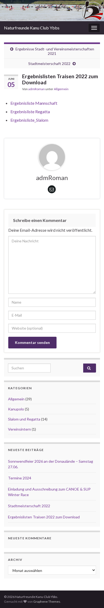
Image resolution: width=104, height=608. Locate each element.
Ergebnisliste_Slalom (29, 120)
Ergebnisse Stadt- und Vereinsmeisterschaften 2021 (54, 51)
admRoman (36, 89)
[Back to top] (92, 596)
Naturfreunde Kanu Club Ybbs (31, 27)
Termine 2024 (19, 478)
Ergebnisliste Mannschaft (33, 103)
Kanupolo (16, 409)
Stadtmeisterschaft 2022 (49, 63)
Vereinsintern (19, 429)
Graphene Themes (46, 601)
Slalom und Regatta (24, 419)
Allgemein (61, 89)
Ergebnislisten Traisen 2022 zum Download (44, 517)
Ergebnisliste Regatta (30, 111)
